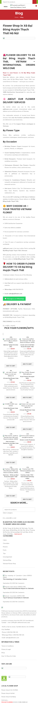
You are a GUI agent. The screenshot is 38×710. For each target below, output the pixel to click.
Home (16, 17)
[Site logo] (19, 6)
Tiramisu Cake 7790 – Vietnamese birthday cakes (27, 476)
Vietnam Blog (7, 560)
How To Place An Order (8, 656)
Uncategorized (7, 557)
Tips (4, 553)
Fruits (4, 550)
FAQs (3, 652)
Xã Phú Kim (6, 532)
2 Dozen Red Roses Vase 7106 (10, 379)
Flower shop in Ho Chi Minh (9, 690)
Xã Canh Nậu (24, 532)
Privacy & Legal (6, 649)
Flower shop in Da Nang (8, 696)
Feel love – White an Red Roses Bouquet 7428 (10, 476)
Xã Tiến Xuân (23, 528)
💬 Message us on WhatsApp (14, 299)
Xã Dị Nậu (10, 534)
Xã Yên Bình (15, 528)
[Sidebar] (2, 707)
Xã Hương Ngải (15, 532)
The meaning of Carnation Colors (15, 579)
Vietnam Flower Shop (9, 563)
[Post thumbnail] (19, 576)
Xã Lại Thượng (30, 530)
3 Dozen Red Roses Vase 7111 (27, 411)
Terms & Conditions (7, 646)
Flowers (5, 547)
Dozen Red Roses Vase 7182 (11, 409)
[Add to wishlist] (10, 361)
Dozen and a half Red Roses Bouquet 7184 (27, 345)
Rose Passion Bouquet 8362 (27, 377)
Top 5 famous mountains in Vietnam (16, 598)
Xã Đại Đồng (13, 530)
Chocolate (6, 543)
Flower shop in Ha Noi (8, 693)
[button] (10, 366)
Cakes (5, 540)
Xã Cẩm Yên (21, 530)
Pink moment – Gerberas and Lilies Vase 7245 (11, 443)
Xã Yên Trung (7, 528)
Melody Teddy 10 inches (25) (10, 345)
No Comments (20, 583)
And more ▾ (18, 534)
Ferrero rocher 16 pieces (27, 440)
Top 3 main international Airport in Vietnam (18, 588)
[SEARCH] (33, 510)
